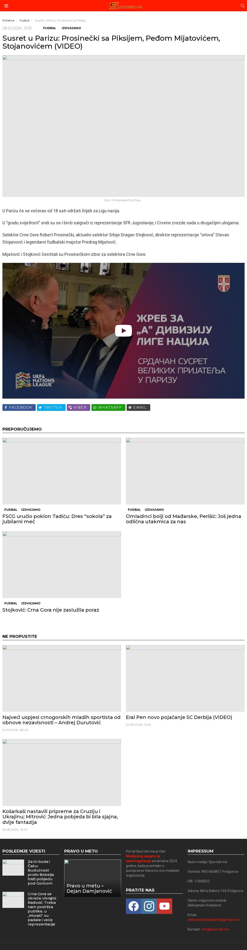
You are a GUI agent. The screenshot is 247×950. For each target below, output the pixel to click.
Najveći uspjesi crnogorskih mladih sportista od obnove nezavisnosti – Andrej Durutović (61, 719)
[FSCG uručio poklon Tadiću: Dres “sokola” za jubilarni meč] (61, 471)
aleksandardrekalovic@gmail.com (214, 920)
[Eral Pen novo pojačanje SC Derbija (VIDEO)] (185, 678)
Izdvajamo (31, 509)
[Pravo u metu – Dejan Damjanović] (92, 878)
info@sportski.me (215, 929)
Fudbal (10, 509)
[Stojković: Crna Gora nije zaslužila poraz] (61, 564)
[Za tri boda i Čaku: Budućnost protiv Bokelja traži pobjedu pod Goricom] (13, 868)
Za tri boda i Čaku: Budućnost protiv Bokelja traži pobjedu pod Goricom (41, 872)
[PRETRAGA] (243, 6)
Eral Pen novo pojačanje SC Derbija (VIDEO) (179, 717)
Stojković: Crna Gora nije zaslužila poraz (50, 610)
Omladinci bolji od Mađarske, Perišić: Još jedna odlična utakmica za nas (183, 518)
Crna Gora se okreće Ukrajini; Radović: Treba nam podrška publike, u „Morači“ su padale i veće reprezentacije (42, 909)
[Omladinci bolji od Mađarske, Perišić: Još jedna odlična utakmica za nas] (185, 471)
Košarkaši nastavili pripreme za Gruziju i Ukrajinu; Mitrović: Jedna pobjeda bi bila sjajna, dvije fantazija (60, 816)
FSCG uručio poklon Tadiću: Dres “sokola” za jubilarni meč (57, 518)
